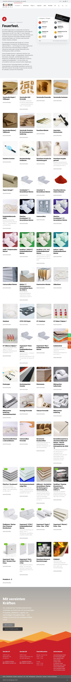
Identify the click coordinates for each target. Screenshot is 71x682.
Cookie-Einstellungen (52, 676)
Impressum (20, 676)
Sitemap (45, 676)
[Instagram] (65, 1)
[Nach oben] (67, 680)
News (4, 676)
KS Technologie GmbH (59, 656)
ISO (24, 676)
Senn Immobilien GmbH (59, 668)
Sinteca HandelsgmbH (58, 666)
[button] (58, 5)
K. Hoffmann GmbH (58, 663)
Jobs (44, 5)
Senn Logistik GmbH (58, 658)
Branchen (26, 5)
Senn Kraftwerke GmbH (59, 670)
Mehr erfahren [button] (8, 624)
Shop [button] (32, 5)
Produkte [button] (17, 5)
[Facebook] (67, 1)
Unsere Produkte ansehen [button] (12, 629)
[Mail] (60, 1)
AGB (27, 676)
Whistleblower (32, 676)
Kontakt (50, 5)
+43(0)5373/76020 (9, 661)
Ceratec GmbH (57, 661)
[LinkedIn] (63, 1)
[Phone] (62, 1)
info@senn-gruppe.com (10, 663)
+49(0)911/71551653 (26, 661)
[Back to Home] (7, 5)
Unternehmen (9, 676)
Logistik (39, 5)
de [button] (55, 5)
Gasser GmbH (56, 660)
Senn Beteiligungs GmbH (59, 655)
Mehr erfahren (7, 102)
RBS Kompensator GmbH (59, 665)
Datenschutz (39, 676)
